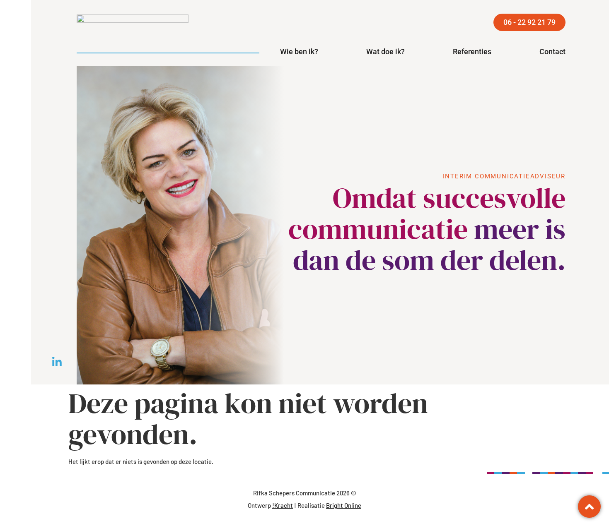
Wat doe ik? (385, 51)
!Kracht (282, 505)
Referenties (472, 51)
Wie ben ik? (299, 51)
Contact (552, 51)
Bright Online (343, 505)
